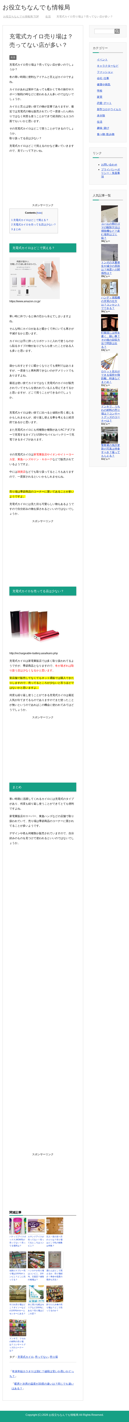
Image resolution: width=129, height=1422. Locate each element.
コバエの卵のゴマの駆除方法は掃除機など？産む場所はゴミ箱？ (110, 230)
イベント (102, 59)
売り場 (54, 1356)
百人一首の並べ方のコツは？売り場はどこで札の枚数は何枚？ (54, 1241)
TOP (23, 16)
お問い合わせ (109, 164)
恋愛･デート (104, 103)
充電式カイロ (25, 1356)
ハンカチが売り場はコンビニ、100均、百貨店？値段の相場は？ (36, 1275)
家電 (99, 96)
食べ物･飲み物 (105, 134)
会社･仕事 (103, 78)
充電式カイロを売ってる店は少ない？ (33, 224)
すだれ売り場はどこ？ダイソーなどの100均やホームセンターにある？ (17, 1309)
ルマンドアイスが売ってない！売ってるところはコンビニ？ (36, 1241)
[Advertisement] (42, 179)
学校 (99, 90)
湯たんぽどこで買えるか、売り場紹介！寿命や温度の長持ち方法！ (54, 1275)
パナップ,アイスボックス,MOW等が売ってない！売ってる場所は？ (17, 1241)
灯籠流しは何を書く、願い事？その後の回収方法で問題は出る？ (110, 339)
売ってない (41, 1356)
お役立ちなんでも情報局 (36, 7)
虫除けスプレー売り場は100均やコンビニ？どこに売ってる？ (17, 1275)
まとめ (16, 229)
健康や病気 (103, 84)
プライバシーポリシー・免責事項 (110, 173)
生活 (13, 57)
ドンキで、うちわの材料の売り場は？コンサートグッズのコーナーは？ (17, 1344)
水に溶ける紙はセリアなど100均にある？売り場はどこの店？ (36, 1309)
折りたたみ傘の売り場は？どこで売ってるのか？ (54, 1307)
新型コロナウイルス (109, 109)
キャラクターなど (107, 65)
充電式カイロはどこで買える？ (30, 220)
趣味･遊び (103, 128)
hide (39, 213)
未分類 (101, 115)
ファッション (105, 72)
